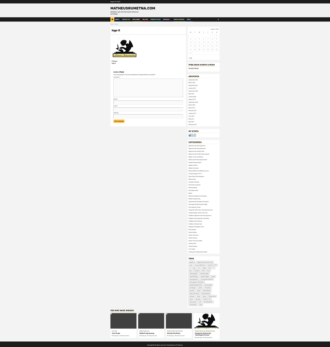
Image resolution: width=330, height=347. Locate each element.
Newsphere (170, 345)
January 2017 (192, 113)
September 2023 (193, 80)
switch (191, 299)
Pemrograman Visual (194, 207)
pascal (213, 276)
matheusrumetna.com (132, 8)
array (190, 265)
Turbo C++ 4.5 (207, 299)
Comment (116, 77)
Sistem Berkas (193, 232)
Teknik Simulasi (193, 246)
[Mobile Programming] (151, 321)
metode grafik (193, 273)
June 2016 (191, 116)
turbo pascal (192, 302)
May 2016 (191, 119)
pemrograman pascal (207, 279)
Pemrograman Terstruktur (196, 282)
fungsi (204, 268)
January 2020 (192, 96)
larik (203, 270)
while (200, 304)
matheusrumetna (125, 335)
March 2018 (192, 105)
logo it (114, 62)
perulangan (192, 287)
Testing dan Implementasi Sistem (198, 252)
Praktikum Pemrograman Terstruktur (199, 218)
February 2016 (193, 124)
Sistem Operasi (193, 238)
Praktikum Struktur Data (195, 224)
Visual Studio (193, 304)
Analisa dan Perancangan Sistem (198, 159)
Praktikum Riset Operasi (195, 221)
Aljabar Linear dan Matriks (196, 157)
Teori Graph (192, 249)
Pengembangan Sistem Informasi (198, 213)
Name (115, 99)
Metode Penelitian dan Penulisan (198, 196)
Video (189, 19)
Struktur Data (192, 243)
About (117, 19)
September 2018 (193, 102)
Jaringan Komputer (194, 182)
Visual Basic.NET (208, 302)
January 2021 (192, 88)
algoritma (192, 262)
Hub (210, 268)
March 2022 (192, 82)
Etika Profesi (192, 179)
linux (208, 270)
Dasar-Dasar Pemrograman (196, 176)
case (194, 268)
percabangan (208, 285)
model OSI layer (193, 276)
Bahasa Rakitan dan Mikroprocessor (199, 171)
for (199, 268)
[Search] (218, 19)
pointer (200, 287)
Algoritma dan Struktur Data (196, 151)
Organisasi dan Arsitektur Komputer (199, 201)
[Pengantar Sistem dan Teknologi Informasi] (207, 321)
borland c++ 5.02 (212, 265)
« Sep (190, 58)
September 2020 (193, 91)
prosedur (191, 290)
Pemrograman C (194, 279)
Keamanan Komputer (194, 185)
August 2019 (192, 99)
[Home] (112, 19)
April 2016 (191, 122)
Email (115, 106)
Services (166, 19)
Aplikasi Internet (193, 165)
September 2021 (193, 85)
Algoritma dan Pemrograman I (197, 146)
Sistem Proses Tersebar (195, 241)
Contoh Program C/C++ (195, 173)
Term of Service (178, 19)
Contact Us (126, 19)
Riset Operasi (192, 229)
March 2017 (192, 108)
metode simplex (204, 273)
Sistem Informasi (193, 235)
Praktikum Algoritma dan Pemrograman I (200, 215)
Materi (190, 193)
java (190, 270)
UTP (200, 302)
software (191, 296)
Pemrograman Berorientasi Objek (198, 204)
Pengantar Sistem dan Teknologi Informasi (201, 210)
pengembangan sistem (195, 285)
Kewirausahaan (193, 187)
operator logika (205, 276)
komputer (197, 270)
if (213, 268)
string (204, 296)
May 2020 (191, 94)
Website (116, 113)
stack (198, 296)
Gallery (145, 19)
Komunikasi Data (193, 190)
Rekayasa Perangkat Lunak (196, 226)
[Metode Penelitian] (179, 321)
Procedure (208, 287)
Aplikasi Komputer (194, 168)
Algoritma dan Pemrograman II (197, 148)
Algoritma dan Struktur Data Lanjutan (199, 154)
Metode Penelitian (173, 333)
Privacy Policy (156, 19)
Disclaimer (136, 19)
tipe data (198, 299)
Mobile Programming (194, 199)
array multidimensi (200, 265)
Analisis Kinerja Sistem (195, 162)
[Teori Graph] (123, 321)
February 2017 (193, 110)
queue (198, 290)
